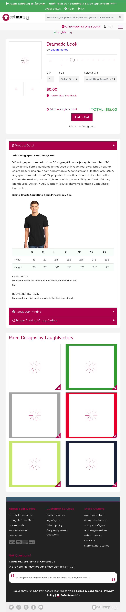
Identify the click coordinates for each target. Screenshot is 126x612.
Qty (49, 72)
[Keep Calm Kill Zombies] (35, 367)
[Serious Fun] (91, 464)
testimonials (16, 525)
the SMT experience (21, 515)
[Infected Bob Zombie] (35, 464)
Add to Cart (82, 117)
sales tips (89, 540)
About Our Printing (28, 311)
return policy (55, 525)
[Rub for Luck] (91, 367)
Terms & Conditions (89, 590)
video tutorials (93, 535)
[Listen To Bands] (35, 415)
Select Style (91, 72)
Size (61, 72)
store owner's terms (96, 545)
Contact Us (47, 561)
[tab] (63, 145)
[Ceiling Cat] (91, 415)
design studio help (95, 520)
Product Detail (24, 145)
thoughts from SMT (21, 520)
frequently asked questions (57, 532)
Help (70, 8)
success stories (18, 530)
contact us (15, 535)
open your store (94, 515)
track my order (56, 515)
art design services (95, 530)
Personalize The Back (63, 95)
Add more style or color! (63, 109)
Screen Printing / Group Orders (36, 320)
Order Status (53, 8)
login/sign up (54, 520)
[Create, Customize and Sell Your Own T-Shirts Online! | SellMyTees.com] (15, 17)
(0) (82, 8)
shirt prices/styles (94, 525)
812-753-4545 (27, 561)
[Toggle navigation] (121, 27)
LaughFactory (59, 49)
